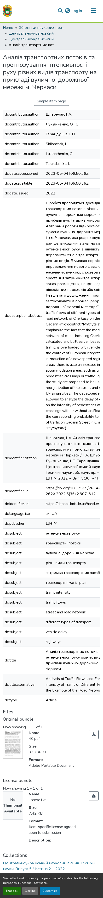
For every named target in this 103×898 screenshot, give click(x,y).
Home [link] (8, 27)
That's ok (12, 891)
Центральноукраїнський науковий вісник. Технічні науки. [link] (33, 33)
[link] (94, 734)
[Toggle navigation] (93, 10)
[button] (7, 11)
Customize (49, 891)
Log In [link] (77, 10)
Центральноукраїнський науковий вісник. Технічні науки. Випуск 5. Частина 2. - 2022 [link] (33, 39)
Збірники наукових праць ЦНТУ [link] (43, 27)
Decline (30, 891)
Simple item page (51, 101)
